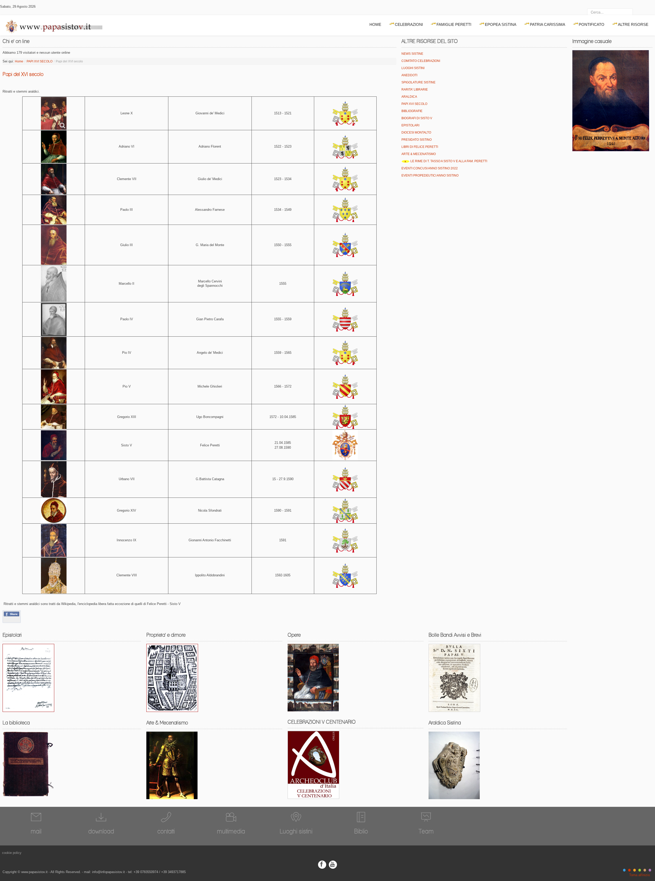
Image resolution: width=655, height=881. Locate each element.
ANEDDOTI (409, 75)
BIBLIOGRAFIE (411, 111)
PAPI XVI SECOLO (39, 61)
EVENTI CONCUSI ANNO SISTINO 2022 (429, 168)
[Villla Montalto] (172, 678)
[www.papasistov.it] (51, 25)
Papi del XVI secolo (23, 74)
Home (19, 61)
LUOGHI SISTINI (412, 68)
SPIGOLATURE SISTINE (418, 82)
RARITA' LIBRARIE (414, 89)
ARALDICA (409, 96)
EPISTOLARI (410, 125)
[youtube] (333, 864)
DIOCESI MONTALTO (416, 132)
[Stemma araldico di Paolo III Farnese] (345, 209)
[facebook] (322, 864)
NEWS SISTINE (412, 54)
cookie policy (11, 853)
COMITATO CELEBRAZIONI (420, 61)
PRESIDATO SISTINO (416, 139)
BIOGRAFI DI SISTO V (416, 118)
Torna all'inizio (639, 875)
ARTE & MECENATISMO (418, 154)
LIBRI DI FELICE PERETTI (419, 147)
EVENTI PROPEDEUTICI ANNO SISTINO (429, 175)
